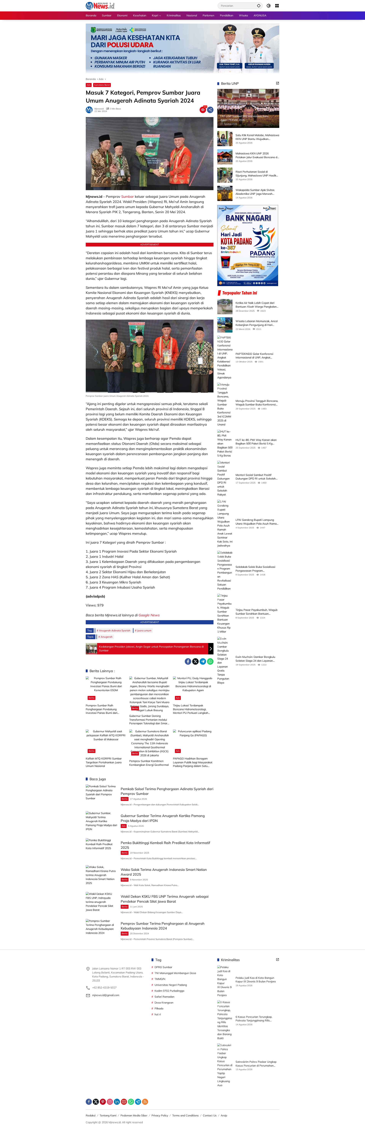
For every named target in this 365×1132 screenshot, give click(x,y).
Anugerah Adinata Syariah (114, 630)
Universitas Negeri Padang (171, 985)
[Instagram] (110, 1102)
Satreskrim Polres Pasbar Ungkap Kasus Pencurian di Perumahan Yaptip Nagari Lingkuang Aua (256, 1063)
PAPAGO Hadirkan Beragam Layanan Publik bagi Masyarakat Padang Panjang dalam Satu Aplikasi (192, 762)
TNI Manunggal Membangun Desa (175, 973)
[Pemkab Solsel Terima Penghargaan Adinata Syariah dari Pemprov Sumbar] (102, 795)
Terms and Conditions (185, 1115)
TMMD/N (160, 979)
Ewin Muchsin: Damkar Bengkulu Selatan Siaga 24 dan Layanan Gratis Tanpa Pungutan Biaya (255, 659)
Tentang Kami (108, 1115)
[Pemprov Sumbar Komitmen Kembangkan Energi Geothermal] (149, 743)
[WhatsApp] (210, 661)
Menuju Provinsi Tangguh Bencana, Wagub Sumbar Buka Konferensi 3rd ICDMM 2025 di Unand (257, 403)
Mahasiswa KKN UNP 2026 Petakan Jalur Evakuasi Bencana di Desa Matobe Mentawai (257, 155)
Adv (89, 85)
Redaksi (90, 1115)
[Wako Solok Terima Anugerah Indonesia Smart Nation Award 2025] (102, 876)
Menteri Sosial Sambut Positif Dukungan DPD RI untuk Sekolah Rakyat (256, 477)
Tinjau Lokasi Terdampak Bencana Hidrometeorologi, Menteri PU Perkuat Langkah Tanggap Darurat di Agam (190, 709)
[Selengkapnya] (277, 83)
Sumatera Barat (102, 85)
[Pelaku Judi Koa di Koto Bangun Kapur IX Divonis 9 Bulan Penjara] (224, 981)
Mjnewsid (99, 109)
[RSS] (145, 1102)
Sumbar (127, 196)
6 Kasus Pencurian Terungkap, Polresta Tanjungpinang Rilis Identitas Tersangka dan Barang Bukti (255, 1019)
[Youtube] (124, 1102)
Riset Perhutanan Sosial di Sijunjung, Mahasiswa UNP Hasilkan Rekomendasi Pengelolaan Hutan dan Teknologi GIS (257, 173)
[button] (259, 5)
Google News (149, 615)
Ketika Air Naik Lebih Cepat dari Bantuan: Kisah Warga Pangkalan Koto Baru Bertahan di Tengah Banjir (256, 305)
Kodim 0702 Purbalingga (169, 990)
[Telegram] (203, 661)
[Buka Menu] (277, 5)
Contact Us (210, 1115)
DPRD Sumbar (163, 967)
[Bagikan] (210, 110)
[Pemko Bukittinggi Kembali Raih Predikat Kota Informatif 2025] (102, 849)
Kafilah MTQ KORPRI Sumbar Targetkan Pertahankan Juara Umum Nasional (104, 762)
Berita (91, 697)
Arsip (224, 1115)
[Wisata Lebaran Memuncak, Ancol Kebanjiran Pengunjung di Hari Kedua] (224, 325)
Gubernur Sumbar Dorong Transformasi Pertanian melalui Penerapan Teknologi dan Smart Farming (148, 719)
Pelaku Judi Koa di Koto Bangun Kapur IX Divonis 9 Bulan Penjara (256, 979)
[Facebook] (188, 661)
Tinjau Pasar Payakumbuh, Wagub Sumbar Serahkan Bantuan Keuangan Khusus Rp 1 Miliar (256, 612)
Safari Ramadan (164, 996)
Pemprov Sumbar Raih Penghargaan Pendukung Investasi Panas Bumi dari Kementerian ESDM (101, 709)
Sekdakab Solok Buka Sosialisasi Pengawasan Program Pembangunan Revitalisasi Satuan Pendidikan (256, 569)
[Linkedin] (117, 1102)
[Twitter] (195, 661)
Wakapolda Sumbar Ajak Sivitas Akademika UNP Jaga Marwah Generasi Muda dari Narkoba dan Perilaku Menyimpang (256, 192)
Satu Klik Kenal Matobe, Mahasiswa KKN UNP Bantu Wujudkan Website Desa (257, 137)
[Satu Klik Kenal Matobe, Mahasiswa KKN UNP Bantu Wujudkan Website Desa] (224, 138)
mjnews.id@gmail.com (105, 995)
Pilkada (159, 1008)
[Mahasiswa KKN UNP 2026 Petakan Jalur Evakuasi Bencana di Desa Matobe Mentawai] (224, 156)
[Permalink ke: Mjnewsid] (90, 109)
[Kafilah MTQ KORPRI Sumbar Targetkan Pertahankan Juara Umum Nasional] (106, 742)
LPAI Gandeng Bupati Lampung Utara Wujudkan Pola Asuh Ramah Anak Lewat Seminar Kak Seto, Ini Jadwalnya (257, 522)
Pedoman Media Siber (134, 1115)
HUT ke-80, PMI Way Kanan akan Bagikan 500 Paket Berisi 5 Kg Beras (256, 442)
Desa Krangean (164, 1002)
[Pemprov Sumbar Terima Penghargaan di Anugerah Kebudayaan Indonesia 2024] (102, 930)
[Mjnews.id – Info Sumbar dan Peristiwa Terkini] (100, 5)
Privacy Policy (160, 1115)
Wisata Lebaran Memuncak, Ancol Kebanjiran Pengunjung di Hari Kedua (257, 323)
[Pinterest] (103, 1102)
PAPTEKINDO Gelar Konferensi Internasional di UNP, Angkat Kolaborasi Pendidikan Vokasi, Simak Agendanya (254, 356)
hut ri (158, 1014)
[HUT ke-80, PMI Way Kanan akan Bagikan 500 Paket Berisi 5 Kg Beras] (224, 444)
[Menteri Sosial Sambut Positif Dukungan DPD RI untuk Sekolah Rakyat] (224, 479)
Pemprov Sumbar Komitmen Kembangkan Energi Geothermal (149, 763)
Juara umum (144, 630)
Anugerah (107, 636)
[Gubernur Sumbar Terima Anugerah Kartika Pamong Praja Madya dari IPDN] (102, 822)
